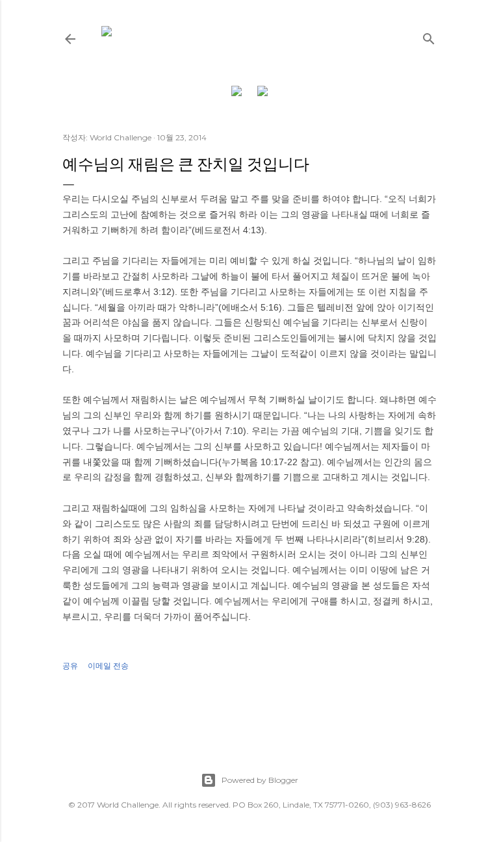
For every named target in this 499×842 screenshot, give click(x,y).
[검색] (429, 36)
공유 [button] (70, 665)
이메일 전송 (108, 665)
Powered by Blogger (260, 780)
